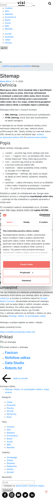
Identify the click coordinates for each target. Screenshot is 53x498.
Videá (9, 402)
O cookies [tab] (43, 222)
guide (16, 66)
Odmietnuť (26, 281)
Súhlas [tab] (10, 222)
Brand (7, 20)
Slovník (10, 411)
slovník (8, 34)
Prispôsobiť (25, 272)
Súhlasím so (24, 485)
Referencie (12, 466)
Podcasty (11, 405)
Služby (10, 460)
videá (7, 39)
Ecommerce (10, 17)
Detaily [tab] (27, 222)
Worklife (9, 29)
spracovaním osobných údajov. (30, 485)
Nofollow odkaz (17, 358)
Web (7, 26)
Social (8, 23)
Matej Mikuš (6, 81)
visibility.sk (7, 66)
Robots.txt (13, 368)
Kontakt (10, 472)
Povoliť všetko (26, 264)
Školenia (11, 463)
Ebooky (10, 408)
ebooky (8, 42)
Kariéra (10, 469)
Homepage (12, 457)
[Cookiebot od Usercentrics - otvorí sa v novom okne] (39, 215)
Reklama (9, 14)
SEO (7, 11)
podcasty (9, 36)
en (6, 48)
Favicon (11, 352)
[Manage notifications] (46, 492)
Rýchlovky (11, 414)
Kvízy (9, 417)
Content (8, 8)
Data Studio (14, 363)
